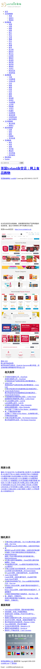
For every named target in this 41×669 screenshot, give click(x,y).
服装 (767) (4, 472)
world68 (13, 178)
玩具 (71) (4, 482)
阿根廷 (11, 136)
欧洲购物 (8, 22)
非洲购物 (8, 140)
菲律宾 (11, 100)
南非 (10, 142)
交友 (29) (31, 485)
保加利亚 (12, 73)
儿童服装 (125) (26, 478)
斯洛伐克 (12, 71)
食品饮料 (10, 363)
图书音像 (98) (35, 480)
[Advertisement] (20, 200)
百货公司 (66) (17, 482)
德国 (10, 28)
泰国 (10, 87)
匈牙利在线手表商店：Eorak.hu (11, 365)
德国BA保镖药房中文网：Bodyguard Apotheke (21, 618)
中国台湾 (12, 81)
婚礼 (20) (23, 487)
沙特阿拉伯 (13, 117)
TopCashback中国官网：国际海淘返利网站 (19, 609)
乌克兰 (11, 68)
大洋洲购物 (9, 121)
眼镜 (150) (7, 478)
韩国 (10, 85)
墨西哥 (11, 20)
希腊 (10, 45)
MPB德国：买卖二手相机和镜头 (16, 612)
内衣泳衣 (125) (16, 478)
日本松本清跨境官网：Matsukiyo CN (17, 626)
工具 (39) (16, 485)
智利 (10, 132)
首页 (6, 11)
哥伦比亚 (12, 138)
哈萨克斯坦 (13, 119)
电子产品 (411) (11, 474)
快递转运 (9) (9, 491)
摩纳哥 (11, 66)
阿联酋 (11, 106)
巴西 (10, 130)
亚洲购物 (8, 75)
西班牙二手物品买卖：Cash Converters (18, 630)
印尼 (10, 92)
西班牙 (11, 52)
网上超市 (4, 363)
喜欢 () (4, 361)
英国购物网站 (5, 178)
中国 (10, 77)
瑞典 (10, 30)
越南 (10, 94)
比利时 (11, 56)
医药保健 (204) (9, 476)
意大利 (11, 49)
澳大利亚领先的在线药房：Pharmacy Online (20, 622)
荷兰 (10, 35)
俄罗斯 (11, 62)
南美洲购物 (9, 127)
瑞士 (10, 33)
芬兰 (10, 41)
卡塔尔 (11, 108)
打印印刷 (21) (15, 487)
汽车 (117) (7, 480)
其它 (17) (30, 487)
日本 (10, 83)
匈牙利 (11, 64)
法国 (10, 26)
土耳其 (11, 104)
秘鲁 (10, 134)
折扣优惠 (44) (8, 485)
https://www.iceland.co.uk (23, 229)
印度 (10, 89)
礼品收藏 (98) (26, 480)
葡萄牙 (11, 58)
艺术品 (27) (7, 487)
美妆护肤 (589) (23, 472)
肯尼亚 (11, 149)
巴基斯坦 (12, 113)
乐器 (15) (6, 489)
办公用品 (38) (23, 485)
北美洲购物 (9, 14)
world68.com (5, 663)
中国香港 (12, 79)
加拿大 (11, 18)
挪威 (10, 39)
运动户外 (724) (13, 472)
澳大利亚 (12, 123)
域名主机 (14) (14, 489)
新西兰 (11, 125)
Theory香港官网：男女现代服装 (16, 624)
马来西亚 (12, 102)
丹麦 (10, 37)
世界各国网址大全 (7, 661)
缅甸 (10, 96)
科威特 (11, 111)
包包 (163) (27, 476)
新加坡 (11, 98)
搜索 (21, 163)
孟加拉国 (12, 115)
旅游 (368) (19, 474)
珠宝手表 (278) (28, 474)
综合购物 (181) (19, 476)
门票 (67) (10, 482)
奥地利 (11, 60)
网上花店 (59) (27, 482)
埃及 (10, 144)
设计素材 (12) (23, 489)
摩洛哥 (11, 151)
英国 (10, 24)
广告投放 (13, 663)
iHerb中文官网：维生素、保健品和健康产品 (20, 620)
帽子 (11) (31, 489)
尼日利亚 (12, 153)
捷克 (10, 47)
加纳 (10, 146)
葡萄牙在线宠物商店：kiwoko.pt (16, 628)
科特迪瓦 (12, 155)
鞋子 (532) (31, 472)
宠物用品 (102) (16, 480)
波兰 (10, 43)
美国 (10, 16)
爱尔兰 (11, 54)
